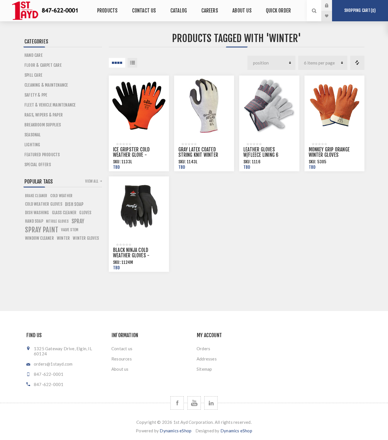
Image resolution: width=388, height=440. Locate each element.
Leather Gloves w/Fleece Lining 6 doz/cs (260, 155)
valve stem (69, 229)
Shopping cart (359, 10)
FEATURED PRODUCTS (42, 154)
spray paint (41, 230)
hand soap (34, 221)
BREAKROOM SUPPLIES (42, 125)
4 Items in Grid (117, 63)
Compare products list (357, 63)
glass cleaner (64, 212)
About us (120, 369)
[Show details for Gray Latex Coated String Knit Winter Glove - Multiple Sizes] (204, 106)
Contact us (121, 348)
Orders (203, 348)
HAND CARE (33, 55)
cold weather (61, 195)
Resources (121, 358)
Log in (331, 5)
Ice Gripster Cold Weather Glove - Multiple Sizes (131, 155)
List (132, 63)
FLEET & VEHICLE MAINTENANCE (50, 105)
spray (78, 221)
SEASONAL (32, 134)
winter (63, 238)
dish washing (37, 212)
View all (91, 181)
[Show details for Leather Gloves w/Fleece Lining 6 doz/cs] (269, 106)
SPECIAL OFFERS (37, 164)
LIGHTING (32, 144)
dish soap (74, 204)
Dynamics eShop (175, 430)
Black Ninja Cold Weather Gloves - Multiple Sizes (131, 255)
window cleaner (39, 238)
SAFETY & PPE (35, 95)
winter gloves (86, 238)
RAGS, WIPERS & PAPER (43, 115)
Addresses (207, 358)
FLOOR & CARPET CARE (43, 65)
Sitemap (204, 369)
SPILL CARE (33, 75)
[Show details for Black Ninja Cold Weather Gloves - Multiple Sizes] (139, 206)
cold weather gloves (43, 204)
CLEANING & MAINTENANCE (46, 85)
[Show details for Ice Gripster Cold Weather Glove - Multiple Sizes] (139, 106)
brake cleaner (36, 195)
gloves (85, 212)
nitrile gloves (57, 221)
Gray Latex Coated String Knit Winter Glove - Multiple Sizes (201, 155)
